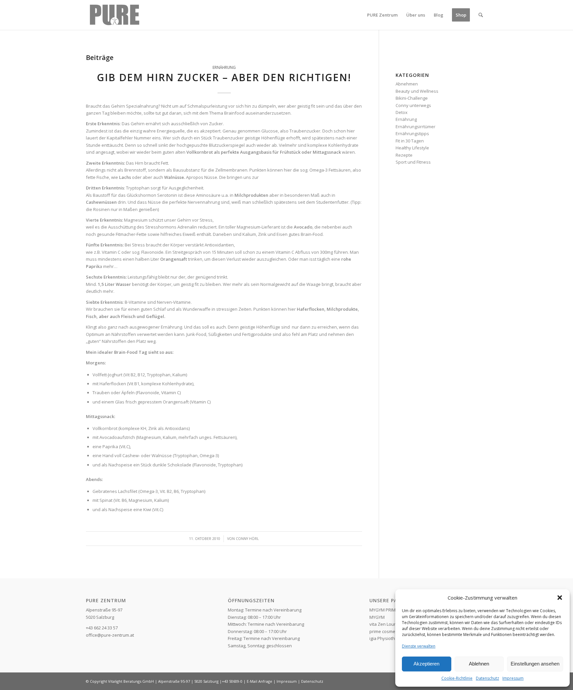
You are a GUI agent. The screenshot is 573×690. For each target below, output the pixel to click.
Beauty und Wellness (417, 91)
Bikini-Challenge (412, 98)
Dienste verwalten (418, 646)
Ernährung (224, 67)
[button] (559, 597)
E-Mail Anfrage (259, 681)
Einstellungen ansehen (535, 663)
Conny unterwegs (413, 105)
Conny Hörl (247, 538)
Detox (402, 112)
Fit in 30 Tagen (410, 141)
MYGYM (377, 617)
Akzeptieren (426, 663)
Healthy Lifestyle (412, 148)
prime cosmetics (385, 631)
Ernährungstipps (412, 133)
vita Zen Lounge (385, 624)
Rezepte (404, 155)
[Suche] (480, 15)
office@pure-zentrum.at (110, 635)
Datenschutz (487, 678)
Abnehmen (407, 84)
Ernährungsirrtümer (415, 127)
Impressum (513, 678)
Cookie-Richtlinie (457, 678)
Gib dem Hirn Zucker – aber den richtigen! (224, 77)
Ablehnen (479, 663)
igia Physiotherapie (388, 638)
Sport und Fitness (413, 162)
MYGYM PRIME (383, 610)
